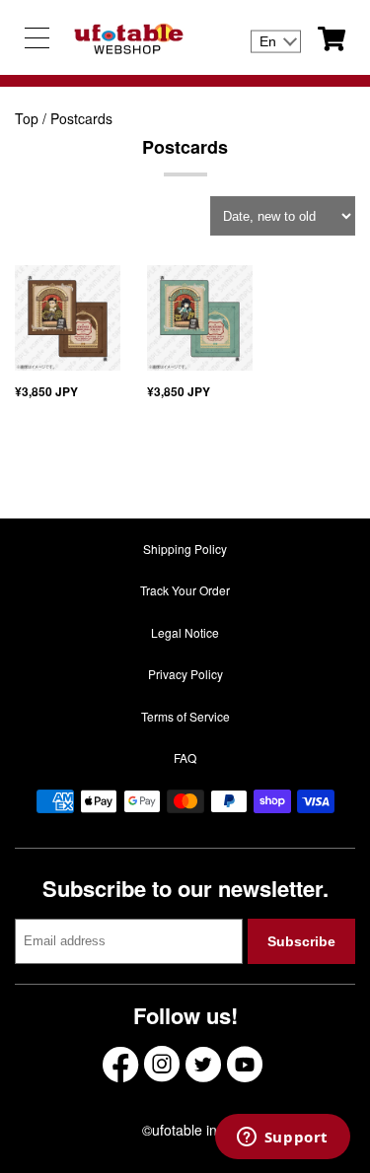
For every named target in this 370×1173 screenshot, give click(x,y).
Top (26, 118)
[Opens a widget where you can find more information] (282, 1138)
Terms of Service (185, 716)
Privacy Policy (185, 673)
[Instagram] (162, 1064)
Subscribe (301, 941)
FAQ (185, 757)
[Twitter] (203, 1064)
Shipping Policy (185, 548)
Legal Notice (185, 632)
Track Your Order (185, 590)
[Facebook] (120, 1064)
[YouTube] (244, 1064)
